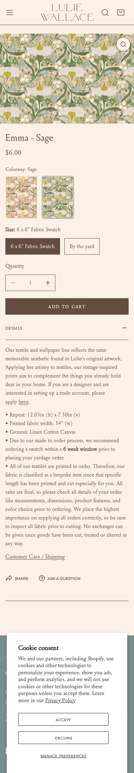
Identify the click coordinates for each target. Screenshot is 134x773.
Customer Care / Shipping (35, 556)
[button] (121, 12)
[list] (67, 79)
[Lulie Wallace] (67, 12)
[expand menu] (9, 12)
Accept (63, 719)
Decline (64, 737)
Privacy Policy (60, 700)
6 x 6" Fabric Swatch (33, 246)
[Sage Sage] (58, 197)
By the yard (82, 246)
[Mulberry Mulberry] (21, 197)
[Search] (105, 12)
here (24, 401)
